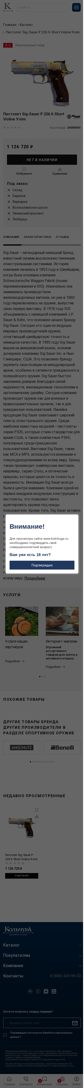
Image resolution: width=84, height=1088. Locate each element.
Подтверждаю (42, 565)
